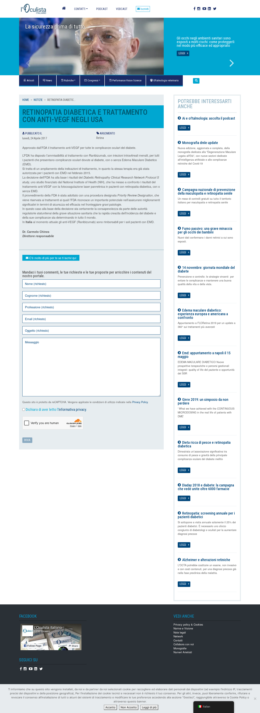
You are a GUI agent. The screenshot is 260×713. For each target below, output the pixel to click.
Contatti (79, 9)
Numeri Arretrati (182, 652)
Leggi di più (149, 707)
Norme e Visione (183, 628)
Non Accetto (129, 707)
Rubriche (69, 80)
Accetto (110, 707)
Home (25, 99)
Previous (28, 63)
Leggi (182, 53)
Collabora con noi (183, 644)
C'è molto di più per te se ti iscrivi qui (52, 258)
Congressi (92, 80)
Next (232, 63)
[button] (196, 81)
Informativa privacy (72, 409)
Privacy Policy (140, 402)
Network (178, 636)
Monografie (179, 648)
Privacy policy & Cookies (188, 624)
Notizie (38, 99)
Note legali (179, 632)
